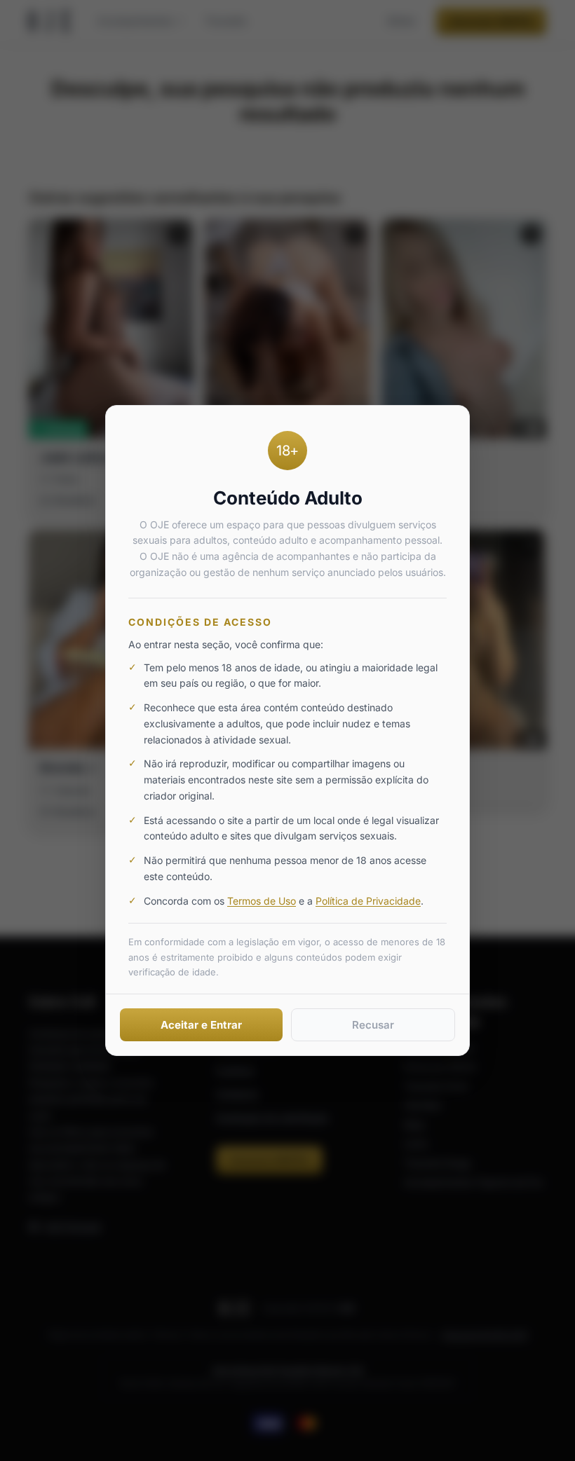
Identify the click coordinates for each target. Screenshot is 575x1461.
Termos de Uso (261, 901)
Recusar (373, 1024)
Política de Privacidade (368, 901)
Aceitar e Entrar (201, 1024)
